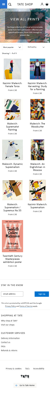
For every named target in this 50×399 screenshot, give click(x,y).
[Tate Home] (25, 376)
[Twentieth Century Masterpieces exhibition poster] (12, 236)
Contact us (5, 342)
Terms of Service (26, 306)
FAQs (3, 346)
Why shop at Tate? (9, 321)
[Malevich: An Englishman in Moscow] (37, 150)
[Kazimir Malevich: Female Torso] (12, 69)
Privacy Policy (10, 306)
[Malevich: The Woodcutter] (37, 110)
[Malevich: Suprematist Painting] (12, 110)
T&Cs (27, 368)
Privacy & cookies (14, 368)
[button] (10, 4)
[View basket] (47, 4)
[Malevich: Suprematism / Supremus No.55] (12, 191)
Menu (4, 4)
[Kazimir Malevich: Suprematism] (37, 191)
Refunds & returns (9, 350)
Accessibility (38, 368)
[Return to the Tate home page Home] (25, 4)
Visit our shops (7, 325)
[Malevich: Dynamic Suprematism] (12, 150)
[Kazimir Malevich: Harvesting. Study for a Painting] (37, 69)
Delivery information (10, 338)
